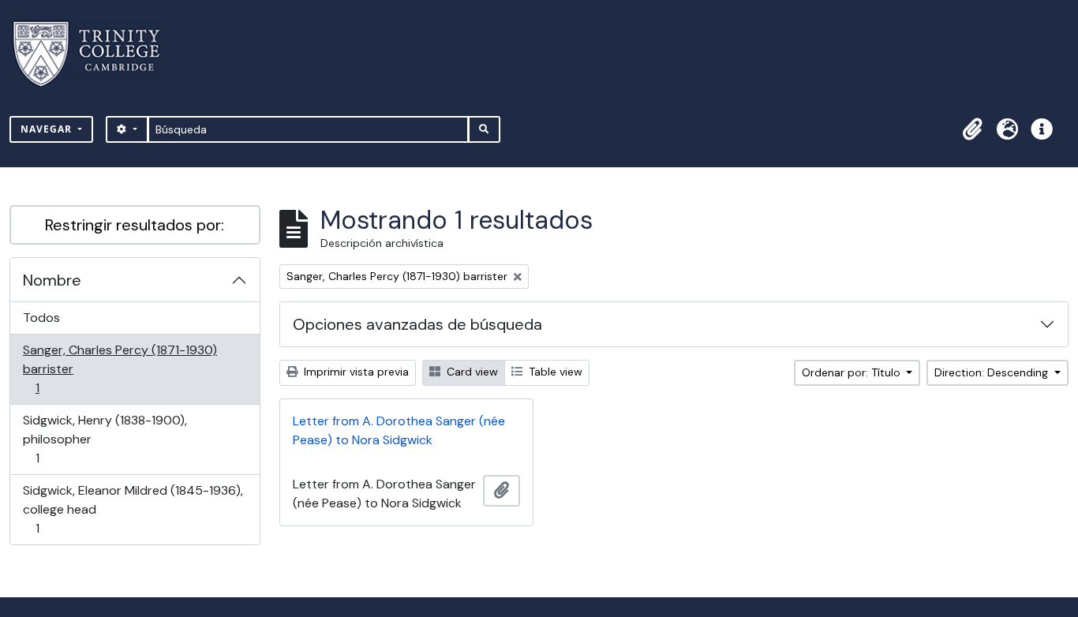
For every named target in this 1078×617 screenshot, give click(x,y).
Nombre (52, 280)
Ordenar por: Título (853, 372)
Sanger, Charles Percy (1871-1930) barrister (119, 368)
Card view (471, 372)
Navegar (48, 129)
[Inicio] (96, 54)
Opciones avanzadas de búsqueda (417, 324)
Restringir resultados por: (134, 225)
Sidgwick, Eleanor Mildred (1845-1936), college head (132, 509)
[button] (972, 129)
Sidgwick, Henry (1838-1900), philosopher (104, 438)
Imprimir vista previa (355, 372)
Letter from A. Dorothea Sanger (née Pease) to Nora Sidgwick (399, 430)
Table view (554, 372)
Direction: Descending (992, 372)
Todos (41, 317)
